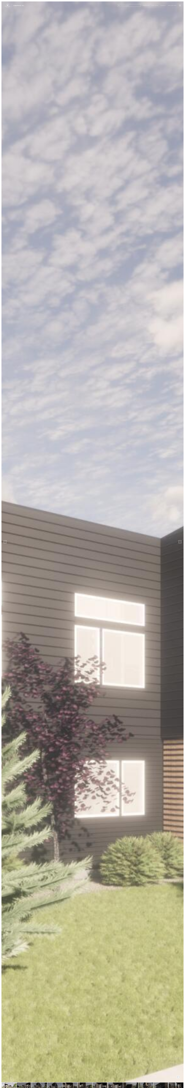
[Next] (179, 541)
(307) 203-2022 (172, 5)
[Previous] (5, 541)
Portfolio (146, 5)
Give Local (155, 5)
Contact (163, 5)
